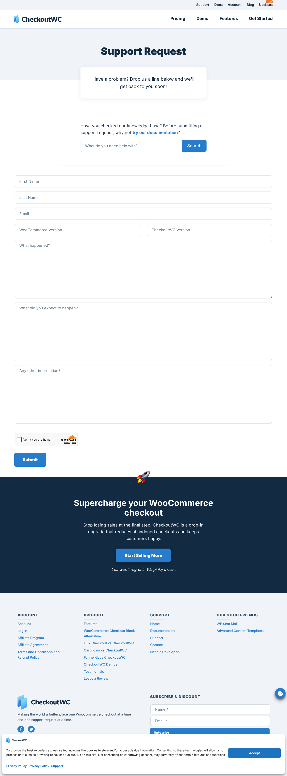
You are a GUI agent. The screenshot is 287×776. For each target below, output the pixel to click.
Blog (250, 5)
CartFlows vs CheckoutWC (105, 650)
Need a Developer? (165, 652)
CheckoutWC (38, 19)
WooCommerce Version (37, 224)
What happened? (32, 240)
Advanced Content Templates (240, 631)
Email (24, 207)
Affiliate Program (30, 638)
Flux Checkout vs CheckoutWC (109, 643)
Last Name (28, 191)
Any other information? (36, 365)
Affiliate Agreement (32, 645)
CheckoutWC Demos (100, 664)
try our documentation (155, 132)
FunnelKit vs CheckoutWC (105, 657)
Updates (266, 5)
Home (155, 624)
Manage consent (280, 693)
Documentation (162, 631)
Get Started (261, 18)
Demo (202, 18)
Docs (218, 5)
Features (229, 18)
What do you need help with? (107, 140)
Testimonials (94, 671)
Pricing (177, 18)
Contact (156, 645)
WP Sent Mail (227, 624)
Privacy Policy (16, 766)
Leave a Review (96, 678)
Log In (22, 631)
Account (235, 5)
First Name (28, 175)
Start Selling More (143, 555)
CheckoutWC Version (168, 224)
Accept (254, 753)
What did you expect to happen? (43, 302)
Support (57, 766)
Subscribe (161, 732)
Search (194, 145)
